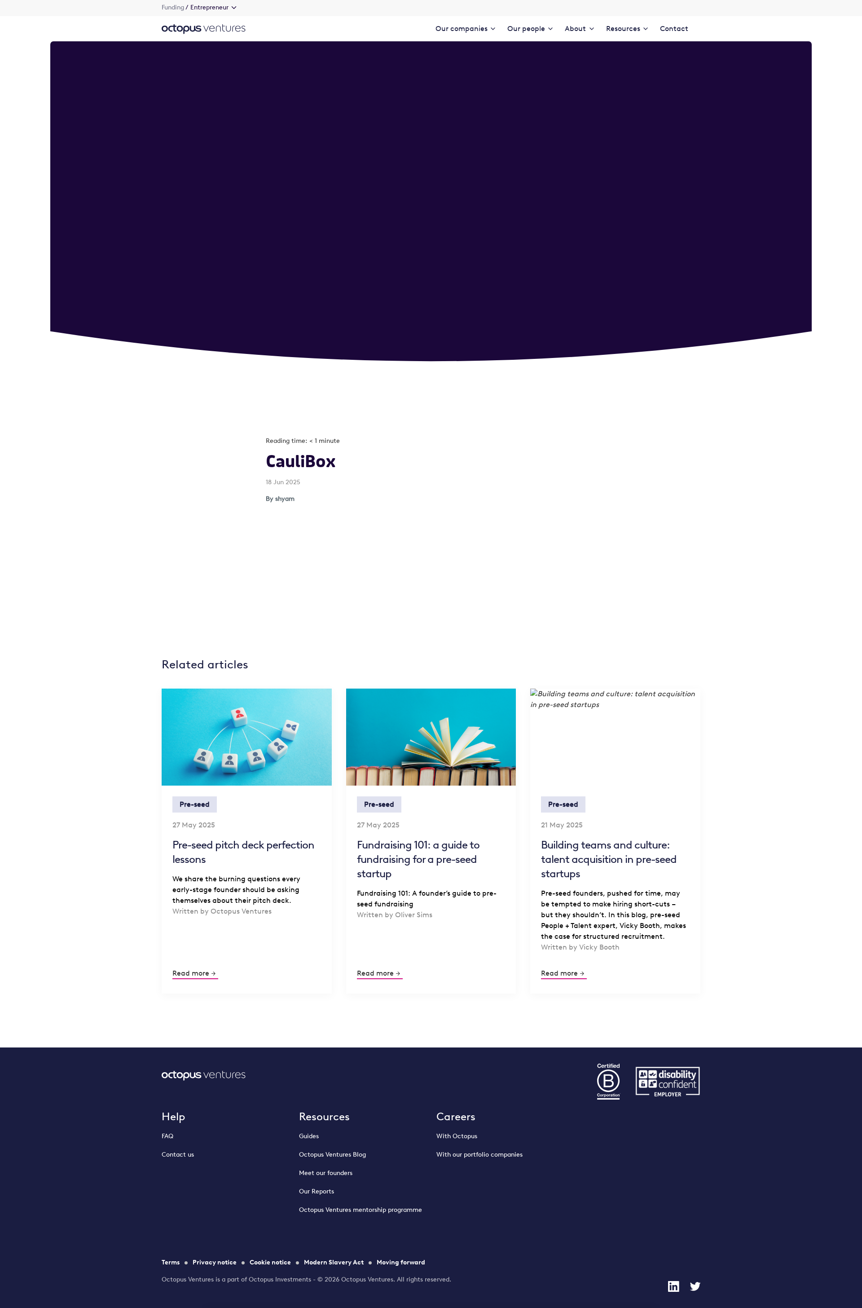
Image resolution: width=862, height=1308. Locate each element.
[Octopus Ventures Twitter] (695, 1286)
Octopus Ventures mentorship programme (360, 1210)
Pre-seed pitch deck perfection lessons (243, 852)
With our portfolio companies (479, 1154)
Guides (309, 1136)
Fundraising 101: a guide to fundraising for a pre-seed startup (418, 859)
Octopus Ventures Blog (332, 1154)
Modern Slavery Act (334, 1262)
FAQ (167, 1136)
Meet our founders (325, 1173)
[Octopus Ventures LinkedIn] (673, 1286)
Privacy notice (215, 1262)
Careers (455, 1116)
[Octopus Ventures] (204, 28)
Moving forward (401, 1262)
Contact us (178, 1154)
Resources (324, 1116)
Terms (171, 1262)
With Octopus (456, 1136)
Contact (674, 28)
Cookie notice (270, 1262)
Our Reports (316, 1191)
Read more (190, 973)
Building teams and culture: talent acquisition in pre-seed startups (609, 859)
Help (173, 1116)
